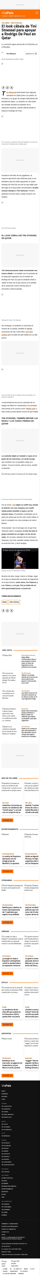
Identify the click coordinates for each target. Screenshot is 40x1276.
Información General (9, 1186)
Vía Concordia (6, 1162)
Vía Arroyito (6, 1109)
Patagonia (5, 1169)
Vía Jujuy (5, 1124)
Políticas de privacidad (10, 1226)
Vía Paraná (5, 1159)
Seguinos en (30, 53)
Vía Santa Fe (6, 1154)
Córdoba (5, 1094)
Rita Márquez (11, 53)
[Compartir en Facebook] (3, 87)
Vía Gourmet (6, 1209)
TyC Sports (24, 1271)
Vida (3, 1197)
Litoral (4, 1140)
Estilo (4, 1194)
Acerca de (5, 1232)
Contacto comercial (9, 1229)
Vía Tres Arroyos (8, 1114)
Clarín (5, 1269)
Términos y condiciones (10, 1223)
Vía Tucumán (6, 1127)
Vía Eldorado (6, 1145)
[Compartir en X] (11, 87)
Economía (5, 1183)
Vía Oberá (5, 1151)
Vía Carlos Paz (7, 1106)
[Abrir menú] (37, 12)
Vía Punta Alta (6, 1117)
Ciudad (5, 1271)
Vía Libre (5, 23)
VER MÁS (6, 820)
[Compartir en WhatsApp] (7, 87)
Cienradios (14, 1271)
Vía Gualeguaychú (8, 1164)
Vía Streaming (6, 1207)
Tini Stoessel (17, 23)
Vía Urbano (5, 1204)
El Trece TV (18, 1269)
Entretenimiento (7, 1189)
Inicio (3, 1091)
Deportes (5, 1191)
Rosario (4, 1096)
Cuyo (3, 1133)
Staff (3, 1234)
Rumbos (4, 1215)
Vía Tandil (5, 1111)
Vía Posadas (6, 1143)
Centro (4, 1103)
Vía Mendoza (6, 1136)
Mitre (26, 1269)
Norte (4, 1121)
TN (10, 1269)
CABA (3, 1099)
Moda (5, 602)
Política (4, 1180)
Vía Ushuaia (6, 1171)
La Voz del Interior (9, 1273)
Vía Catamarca (7, 1129)
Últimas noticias (7, 1178)
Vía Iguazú (5, 1148)
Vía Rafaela (6, 1156)
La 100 (32, 1269)
